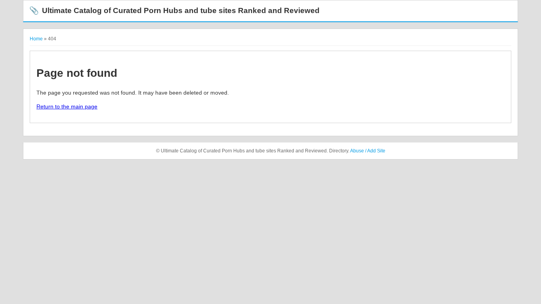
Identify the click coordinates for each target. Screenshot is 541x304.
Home (36, 39)
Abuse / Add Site (367, 151)
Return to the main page (66, 106)
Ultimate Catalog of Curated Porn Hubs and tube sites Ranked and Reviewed (174, 10)
